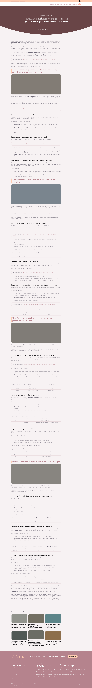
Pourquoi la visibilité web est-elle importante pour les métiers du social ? (39, 364)
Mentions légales (20, 683)
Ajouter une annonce (16, 676)
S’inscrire (62, 670)
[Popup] (79, 4)
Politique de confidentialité (30, 683)
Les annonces (14, 670)
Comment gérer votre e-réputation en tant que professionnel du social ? (39, 59)
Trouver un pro (14, 672)
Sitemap (13, 683)
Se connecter (63, 672)
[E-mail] (80, 1)
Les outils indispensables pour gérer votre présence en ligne (36, 143)
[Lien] (77, 4)
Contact (61, 676)
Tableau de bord (63, 668)
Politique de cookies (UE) (17, 685)
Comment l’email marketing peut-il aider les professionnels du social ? (39, 304)
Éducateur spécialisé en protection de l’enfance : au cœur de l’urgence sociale (53, 676)
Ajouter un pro (14, 674)
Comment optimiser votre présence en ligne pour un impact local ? (38, 272)
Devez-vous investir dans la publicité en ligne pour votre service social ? (39, 213)
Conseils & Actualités (16, 668)
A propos (13, 678)
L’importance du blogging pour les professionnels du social (36, 108)
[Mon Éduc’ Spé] (16, 4)
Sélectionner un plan (64, 674)
